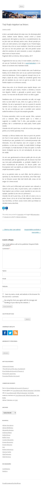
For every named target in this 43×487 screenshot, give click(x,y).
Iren (3, 447)
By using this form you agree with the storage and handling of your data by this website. (20, 301)
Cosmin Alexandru (8, 440)
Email (4, 279)
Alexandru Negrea (8, 430)
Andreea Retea (7, 432)
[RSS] (15, 332)
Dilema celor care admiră (11, 229)
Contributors (6, 469)
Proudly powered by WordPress (11, 483)
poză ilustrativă (31, 63)
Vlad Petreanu (6, 454)
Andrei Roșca (6, 435)
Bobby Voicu (6, 437)
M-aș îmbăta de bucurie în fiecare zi (13, 371)
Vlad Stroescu (6, 457)
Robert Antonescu (7, 449)
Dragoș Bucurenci (7, 442)
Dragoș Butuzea (7, 445)
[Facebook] (4, 332)
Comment (6, 248)
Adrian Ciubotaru (21, 217)
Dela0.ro (5, 471)
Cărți (16, 400)
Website (5, 286)
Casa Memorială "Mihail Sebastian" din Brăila (26, 390)
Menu (21, 6)
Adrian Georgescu (7, 425)
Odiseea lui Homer (8, 366)
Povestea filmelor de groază (11, 376)
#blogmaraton (35, 214)
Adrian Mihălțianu (7, 428)
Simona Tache (6, 452)
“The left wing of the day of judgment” (13, 369)
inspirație (20, 214)
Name (4, 271)
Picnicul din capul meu (9, 374)
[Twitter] (10, 332)
